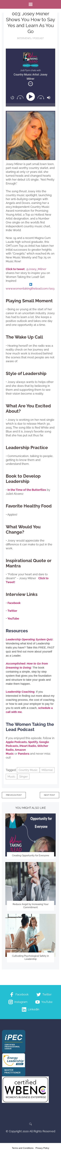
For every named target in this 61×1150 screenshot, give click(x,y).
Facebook (14, 603)
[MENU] (30, 4)
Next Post (49, 795)
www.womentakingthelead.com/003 (30, 288)
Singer (23, 776)
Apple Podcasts (16, 742)
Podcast (38, 38)
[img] (30, 83)
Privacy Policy (42, 1148)
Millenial (47, 770)
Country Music (28, 770)
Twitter (13, 610)
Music (11, 776)
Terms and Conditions (22, 1148)
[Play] (31, 96)
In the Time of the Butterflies (27, 489)
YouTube (13, 618)
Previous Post (14, 795)
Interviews (24, 38)
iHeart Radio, (28, 745)
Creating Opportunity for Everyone (30, 855)
